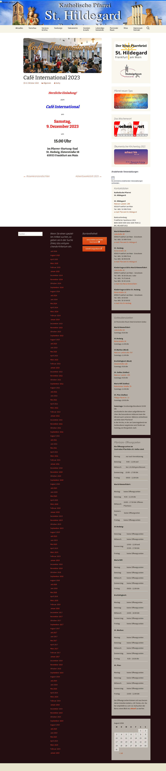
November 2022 (56, 375)
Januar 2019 (55, 560)
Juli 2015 (53, 729)
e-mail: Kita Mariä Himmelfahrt (125, 284)
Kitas (126, 28)
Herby (58, 83)
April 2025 (54, 259)
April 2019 (54, 548)
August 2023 (55, 339)
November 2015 (56, 713)
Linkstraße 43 (119, 270)
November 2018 (56, 568)
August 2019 (55, 532)
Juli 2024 (53, 295)
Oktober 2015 (55, 717)
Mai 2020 (53, 496)
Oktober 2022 (55, 380)
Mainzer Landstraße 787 (123, 352)
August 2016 (55, 676)
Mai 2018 (53, 592)
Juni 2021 (53, 444)
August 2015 (55, 725)
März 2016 (54, 697)
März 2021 (54, 456)
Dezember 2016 (56, 660)
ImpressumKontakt (137, 29)
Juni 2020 (53, 492)
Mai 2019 (53, 544)
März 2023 (54, 359)
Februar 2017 (55, 652)
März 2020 (54, 504)
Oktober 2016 (55, 668)
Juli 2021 (53, 440)
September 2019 (56, 528)
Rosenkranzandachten (36, 176)
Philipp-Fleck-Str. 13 (121, 397)
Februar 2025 (55, 267)
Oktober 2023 (55, 331)
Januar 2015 (55, 753)
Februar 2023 (55, 363)
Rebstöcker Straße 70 (122, 386)
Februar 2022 (55, 412)
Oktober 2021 (55, 428)
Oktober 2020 (55, 476)
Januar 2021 (55, 464)
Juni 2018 (53, 588)
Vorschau (32, 28)
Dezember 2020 (56, 468)
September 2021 (56, 432)
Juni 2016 (53, 684)
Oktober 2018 (55, 572)
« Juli (121, 753)
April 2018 (54, 596)
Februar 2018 (55, 604)
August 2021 (55, 436)
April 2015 (54, 741)
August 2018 (55, 580)
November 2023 (56, 327)
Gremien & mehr (86, 29)
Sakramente (73, 28)
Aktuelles (19, 28)
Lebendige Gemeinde (100, 29)
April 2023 (54, 355)
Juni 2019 (53, 540)
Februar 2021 (55, 460)
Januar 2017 (55, 656)
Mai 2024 (53, 303)
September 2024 (56, 287)
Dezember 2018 (56, 564)
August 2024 (55, 291)
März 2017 (54, 648)
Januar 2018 (55, 608)
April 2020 (54, 500)
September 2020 (56, 480)
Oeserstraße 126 (120, 364)
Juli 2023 (53, 343)
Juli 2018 (53, 584)
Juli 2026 (53, 251)
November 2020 (56, 472)
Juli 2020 (53, 488)
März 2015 (54, 745)
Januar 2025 (55, 271)
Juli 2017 (53, 632)
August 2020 (55, 484)
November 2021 (56, 424)
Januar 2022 (55, 416)
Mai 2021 (53, 448)
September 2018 (56, 576)
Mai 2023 (53, 351)
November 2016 (56, 664)
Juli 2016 (53, 680)
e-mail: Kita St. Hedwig (122, 303)
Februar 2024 (55, 315)
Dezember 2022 (56, 371)
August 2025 (55, 255)
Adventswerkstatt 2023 (89, 176)
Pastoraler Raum (114, 29)
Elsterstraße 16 (120, 292)
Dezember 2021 (56, 420)
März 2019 (54, 552)
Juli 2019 (53, 536)
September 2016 (56, 672)
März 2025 (54, 263)
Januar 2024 (55, 319)
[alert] (131, 180)
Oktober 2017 (55, 620)
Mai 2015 (53, 737)
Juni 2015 (53, 733)
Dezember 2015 (56, 709)
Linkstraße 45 (119, 234)
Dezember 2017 (56, 612)
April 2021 (54, 452)
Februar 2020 (55, 508)
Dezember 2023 (56, 323)
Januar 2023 (55, 367)
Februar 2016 (55, 701)
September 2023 (56, 335)
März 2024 (54, 311)
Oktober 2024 (55, 283)
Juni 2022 (53, 396)
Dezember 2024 (56, 275)
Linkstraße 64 (119, 330)
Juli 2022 (53, 392)
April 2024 (54, 307)
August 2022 (55, 388)
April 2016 (54, 693)
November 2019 (56, 520)
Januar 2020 (55, 512)
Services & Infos (45, 29)
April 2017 (54, 644)
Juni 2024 (53, 299)
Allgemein (47, 83)
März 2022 (54, 408)
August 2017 (55, 628)
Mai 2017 (53, 640)
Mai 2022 (53, 400)
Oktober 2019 (55, 524)
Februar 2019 (55, 556)
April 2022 (54, 404)
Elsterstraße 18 (120, 251)
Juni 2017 (53, 636)
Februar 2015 (55, 749)
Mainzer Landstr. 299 (122, 204)
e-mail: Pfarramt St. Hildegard (125, 212)
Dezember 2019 (56, 516)
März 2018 (54, 600)
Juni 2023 (53, 347)
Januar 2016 (55, 705)
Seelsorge (58, 28)
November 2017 (56, 616)
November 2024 (56, 279)
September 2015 (56, 721)
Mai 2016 (53, 689)
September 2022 (56, 384)
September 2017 (56, 624)
